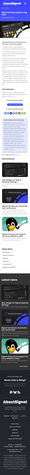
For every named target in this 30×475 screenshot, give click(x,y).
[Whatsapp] (22, 113)
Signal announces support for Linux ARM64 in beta (14, 235)
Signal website (20, 80)
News (7, 8)
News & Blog (15, 424)
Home (3, 8)
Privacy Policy (8, 446)
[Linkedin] (19, 113)
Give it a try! (16, 155)
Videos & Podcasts (15, 427)
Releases (15, 430)
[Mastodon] (8, 113)
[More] (24, 113)
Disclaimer (18, 444)
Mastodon (11, 96)
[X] (11, 113)
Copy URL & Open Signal (15, 104)
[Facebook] (13, 113)
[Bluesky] (5, 113)
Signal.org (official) (14, 438)
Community (14, 436)
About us (11, 444)
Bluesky (4, 96)
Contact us (24, 466)
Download (11, 149)
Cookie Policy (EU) (20, 446)
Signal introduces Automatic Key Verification (15, 207)
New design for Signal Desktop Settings (11, 181)
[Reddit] (16, 113)
